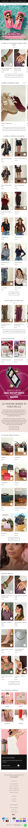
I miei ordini (14, 809)
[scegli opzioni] (11, 64)
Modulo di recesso (14, 792)
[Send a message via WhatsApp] (25, 825)
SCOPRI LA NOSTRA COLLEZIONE (14, 136)
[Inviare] (18, 765)
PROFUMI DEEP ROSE (8, 338)
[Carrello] (26, 7)
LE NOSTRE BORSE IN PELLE (10, 435)
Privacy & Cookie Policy (14, 790)
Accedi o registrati (14, 807)
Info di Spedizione (14, 783)
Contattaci (14, 798)
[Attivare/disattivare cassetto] (2, 7)
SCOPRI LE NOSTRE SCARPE (10, 83)
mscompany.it (18, 824)
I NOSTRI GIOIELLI (7, 573)
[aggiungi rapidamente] (23, 64)
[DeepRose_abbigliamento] (14, 7)
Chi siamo (14, 801)
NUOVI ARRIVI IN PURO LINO (14, 300)
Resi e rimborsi (14, 811)
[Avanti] (16, 47)
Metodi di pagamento (14, 788)
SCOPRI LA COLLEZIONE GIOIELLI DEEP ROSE (14, 44)
